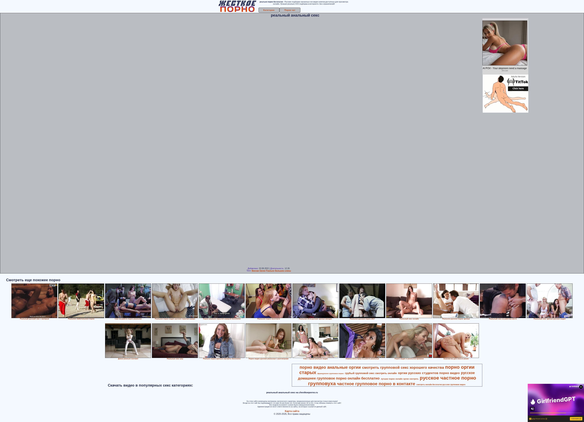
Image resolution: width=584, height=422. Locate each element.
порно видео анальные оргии (330, 367)
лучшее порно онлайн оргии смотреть (400, 379)
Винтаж (255, 271)
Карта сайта (292, 411)
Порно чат (289, 10)
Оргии (262, 271)
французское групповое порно (330, 373)
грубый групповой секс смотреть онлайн (371, 373)
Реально (270, 271)
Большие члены (283, 271)
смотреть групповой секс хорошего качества (403, 367)
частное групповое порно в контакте (376, 383)
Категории (269, 10)
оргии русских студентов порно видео (429, 373)
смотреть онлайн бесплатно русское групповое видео (440, 384)
